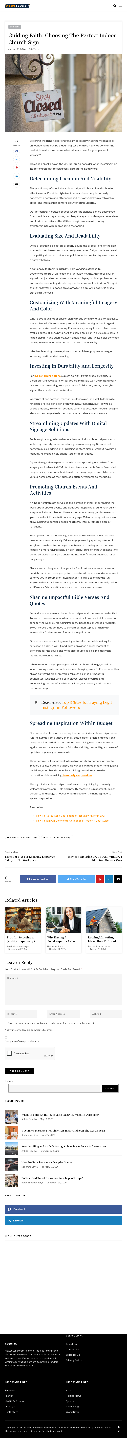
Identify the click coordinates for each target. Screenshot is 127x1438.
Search (9, 1081)
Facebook (19, 1209)
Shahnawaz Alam (30, 1135)
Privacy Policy (74, 1360)
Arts (68, 1390)
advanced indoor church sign (23, 837)
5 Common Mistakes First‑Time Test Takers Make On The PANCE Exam (63, 1130)
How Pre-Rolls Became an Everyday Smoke (46, 1162)
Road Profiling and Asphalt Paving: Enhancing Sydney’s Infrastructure (63, 1146)
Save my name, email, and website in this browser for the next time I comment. (51, 1023)
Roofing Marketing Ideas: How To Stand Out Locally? (102, 939)
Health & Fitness (14, 1401)
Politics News (73, 1395)
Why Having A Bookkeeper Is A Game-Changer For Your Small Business (63, 939)
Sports (70, 1401)
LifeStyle (10, 1406)
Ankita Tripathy (29, 1119)
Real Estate (11, 1412)
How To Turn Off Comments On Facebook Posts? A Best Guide (72, 820)
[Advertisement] (63, 1280)
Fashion (9, 1395)
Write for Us (73, 1355)
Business (10, 1390)
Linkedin (18, 1220)
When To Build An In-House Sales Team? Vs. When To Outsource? (60, 1114)
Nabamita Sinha (55, 946)
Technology (72, 1406)
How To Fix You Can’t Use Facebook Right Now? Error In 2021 (70, 815)
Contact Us (72, 1349)
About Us (71, 1344)
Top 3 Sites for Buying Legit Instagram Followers (76, 705)
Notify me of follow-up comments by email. (29, 1029)
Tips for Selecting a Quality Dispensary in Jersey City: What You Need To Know (22, 939)
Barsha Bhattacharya (18, 946)
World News (73, 1412)
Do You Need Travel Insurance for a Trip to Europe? (52, 1178)
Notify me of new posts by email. (23, 1041)
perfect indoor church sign (58, 837)
